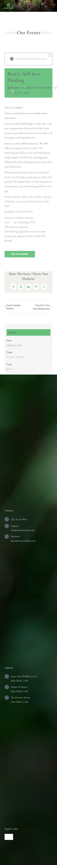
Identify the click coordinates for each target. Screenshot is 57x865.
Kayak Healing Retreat (13, 306)
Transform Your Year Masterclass (41, 306)
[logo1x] (8, 4)
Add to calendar (19, 254)
